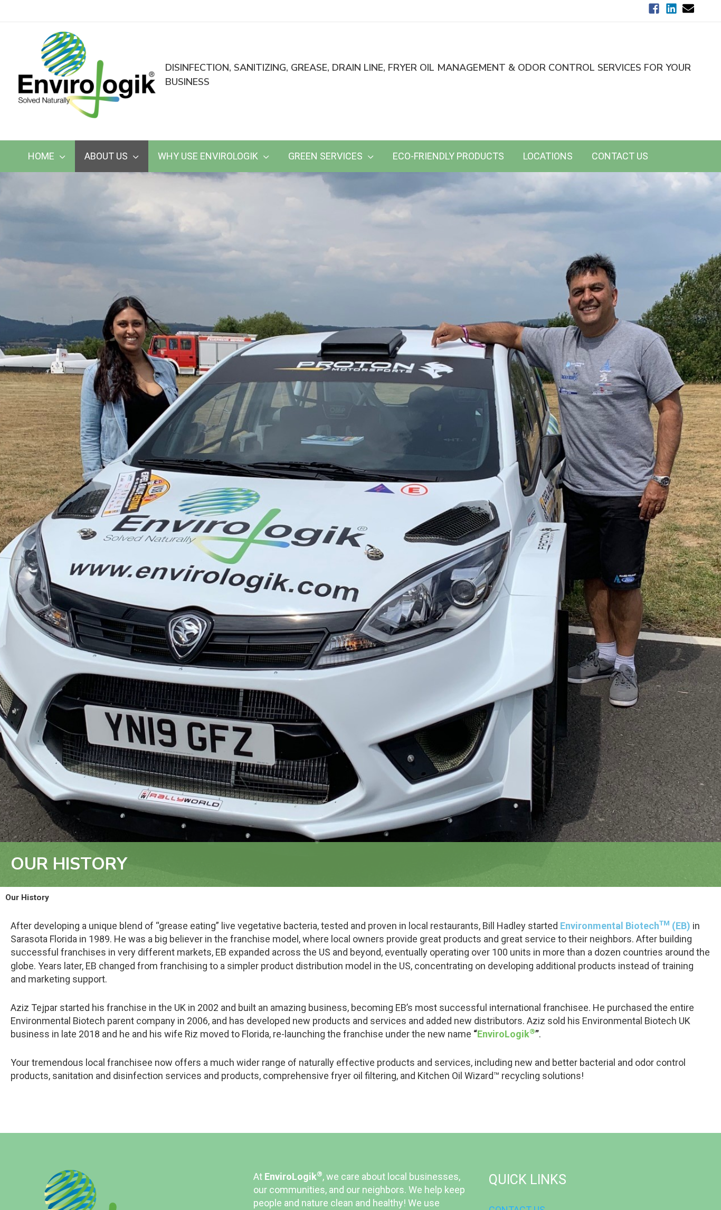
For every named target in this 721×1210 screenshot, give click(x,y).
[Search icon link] (687, 134)
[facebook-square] (655, 8)
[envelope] (690, 8)
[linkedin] (673, 8)
